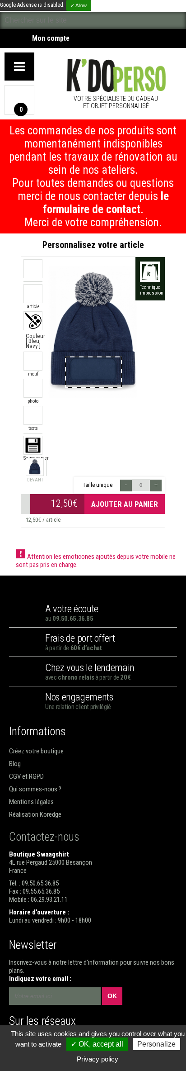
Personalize (156, 1044)
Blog (15, 764)
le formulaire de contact (106, 203)
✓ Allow (78, 5)
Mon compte (51, 38)
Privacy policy (97, 1059)
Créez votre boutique (36, 751)
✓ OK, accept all (97, 1044)
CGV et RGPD (26, 776)
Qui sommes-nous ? (35, 789)
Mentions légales (31, 802)
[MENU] (19, 66)
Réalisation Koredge (35, 814)
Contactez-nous (44, 836)
